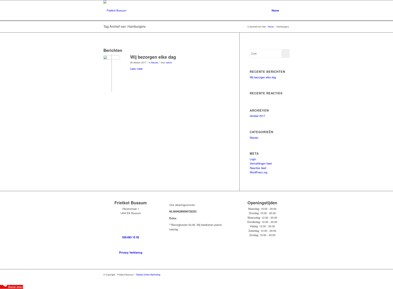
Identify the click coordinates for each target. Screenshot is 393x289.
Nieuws (154, 62)
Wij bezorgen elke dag (153, 57)
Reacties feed (258, 168)
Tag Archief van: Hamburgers (124, 26)
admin (169, 62)
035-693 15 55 (130, 237)
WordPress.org (258, 172)
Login (253, 159)
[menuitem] (275, 10)
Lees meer (136, 69)
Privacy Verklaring (130, 252)
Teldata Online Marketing (148, 274)
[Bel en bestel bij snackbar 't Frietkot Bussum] (111, 63)
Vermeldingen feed (261, 163)
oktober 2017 (257, 116)
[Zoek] (286, 10)
